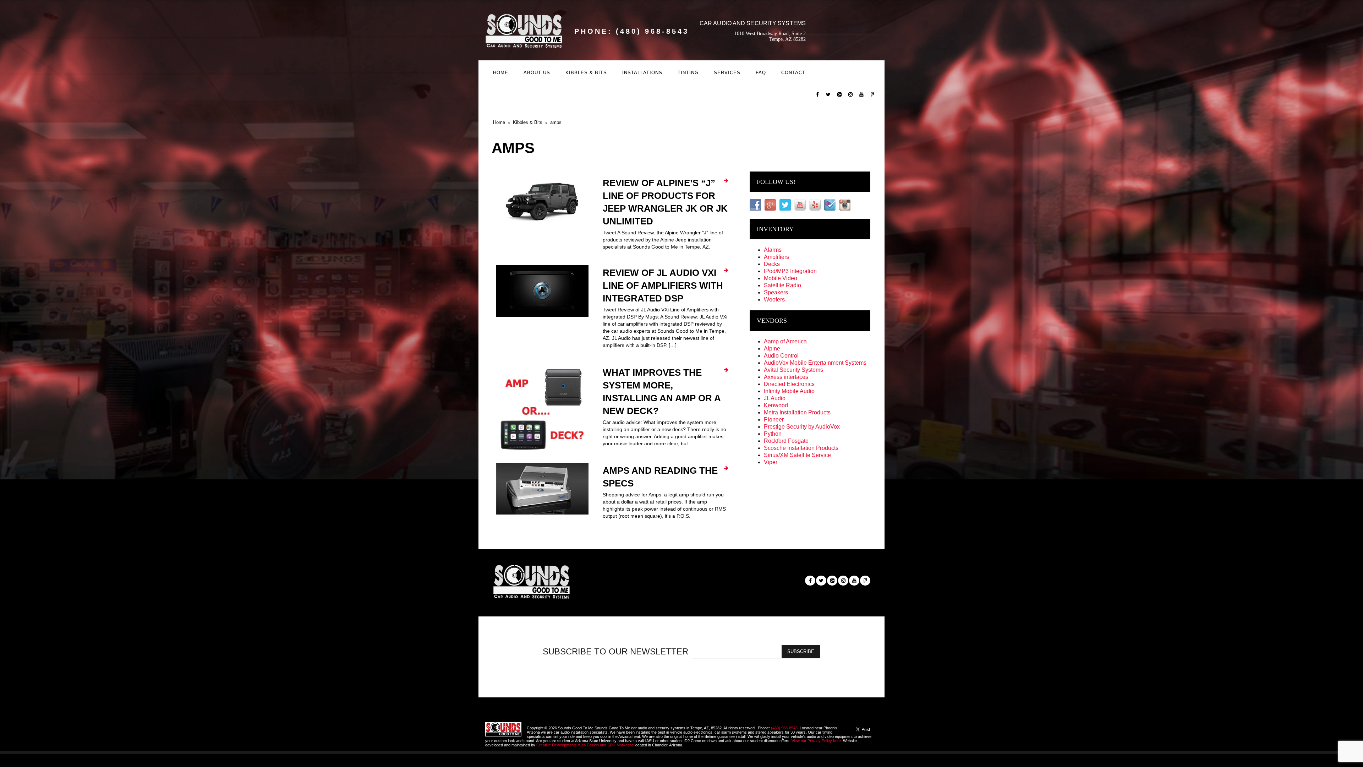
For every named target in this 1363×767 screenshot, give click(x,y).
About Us (537, 72)
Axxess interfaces (786, 377)
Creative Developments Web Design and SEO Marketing (585, 745)
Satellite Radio (782, 285)
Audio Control (781, 356)
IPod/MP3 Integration (790, 271)
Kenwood (776, 405)
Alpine (772, 349)
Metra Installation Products (797, 412)
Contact (793, 72)
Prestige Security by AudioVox (802, 427)
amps (556, 122)
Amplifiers (776, 257)
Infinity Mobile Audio (789, 391)
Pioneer (774, 420)
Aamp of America (785, 341)
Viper (770, 462)
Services (727, 72)
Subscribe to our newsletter (615, 651)
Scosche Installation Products (801, 448)
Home (500, 72)
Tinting (688, 72)
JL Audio (774, 398)
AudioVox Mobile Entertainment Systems (815, 363)
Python (773, 434)
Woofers (774, 300)
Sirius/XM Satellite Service (797, 455)
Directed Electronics (789, 384)
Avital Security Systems (793, 370)
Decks (772, 264)
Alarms (773, 250)
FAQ (761, 72)
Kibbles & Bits (586, 72)
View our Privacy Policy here (816, 741)
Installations (642, 72)
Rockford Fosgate (786, 441)
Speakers (776, 292)
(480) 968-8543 (784, 728)
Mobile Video (780, 278)
